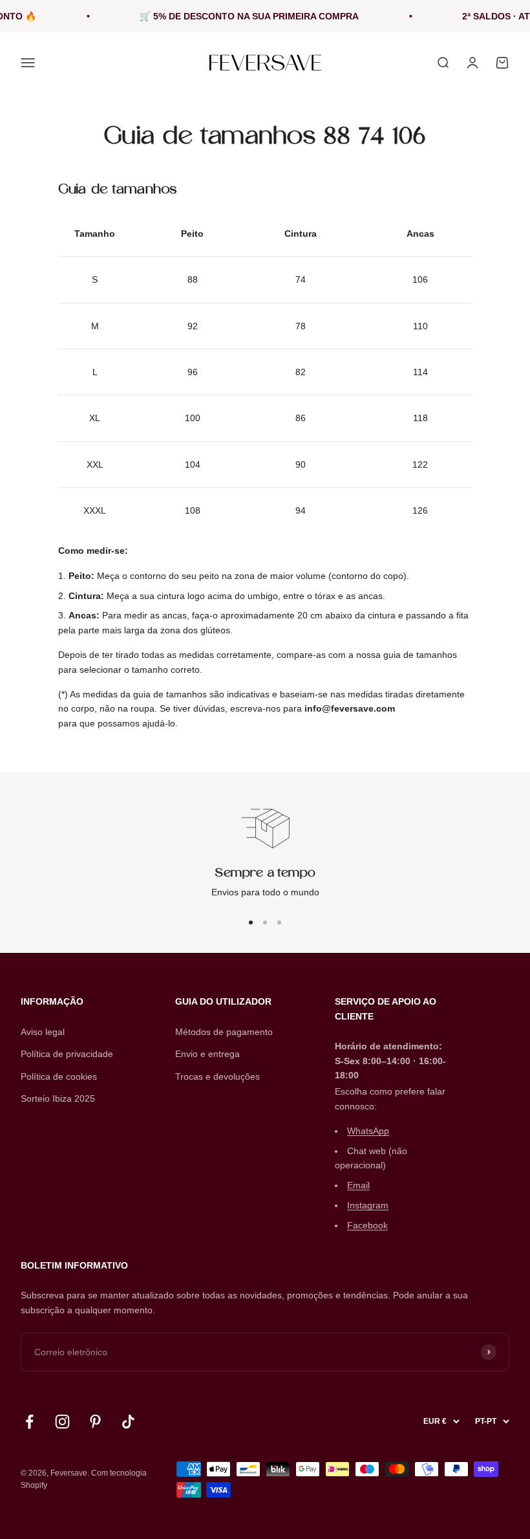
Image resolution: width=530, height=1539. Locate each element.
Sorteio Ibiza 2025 (58, 1098)
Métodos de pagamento (224, 1032)
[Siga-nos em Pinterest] (95, 1421)
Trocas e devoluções (217, 1076)
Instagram (367, 1205)
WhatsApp (368, 1131)
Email (358, 1185)
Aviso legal (43, 1032)
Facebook (367, 1225)
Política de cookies (59, 1076)
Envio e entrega (207, 1054)
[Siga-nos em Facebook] (29, 1421)
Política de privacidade (67, 1054)
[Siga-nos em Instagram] (62, 1421)
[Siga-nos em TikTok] (128, 1421)
